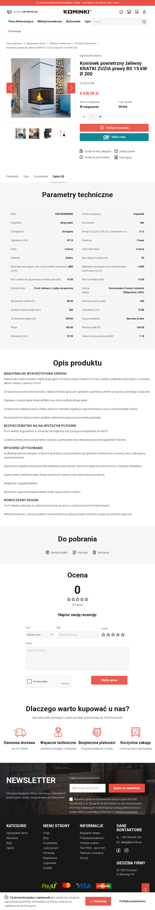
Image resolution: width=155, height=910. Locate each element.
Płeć (28, 628)
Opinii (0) (58, 176)
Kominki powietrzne (85, 43)
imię (59, 628)
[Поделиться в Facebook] (116, 157)
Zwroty (84, 858)
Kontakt (47, 867)
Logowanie (49, 862)
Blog (9, 843)
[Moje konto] (144, 11)
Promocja (14, 31)
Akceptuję (100, 901)
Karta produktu (59, 552)
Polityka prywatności (132, 901)
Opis (26, 176)
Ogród (89, 21)
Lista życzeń (50, 848)
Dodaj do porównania (97, 157)
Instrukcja (103, 552)
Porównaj (48, 853)
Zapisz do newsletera (126, 788)
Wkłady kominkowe (50, 21)
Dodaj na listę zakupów (98, 151)
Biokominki (73, 21)
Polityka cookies (89, 843)
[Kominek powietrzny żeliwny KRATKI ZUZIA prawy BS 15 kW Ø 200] (41, 88)
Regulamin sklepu (90, 833)
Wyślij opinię (109, 680)
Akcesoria (12, 838)
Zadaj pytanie (127, 151)
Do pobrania (41, 176)
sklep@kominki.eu (131, 842)
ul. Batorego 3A (125, 874)
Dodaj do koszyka (117, 127)
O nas (46, 833)
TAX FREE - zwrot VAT (93, 848)
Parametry (12, 176)
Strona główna (14, 43)
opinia (28, 643)
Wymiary (83, 552)
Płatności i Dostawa (91, 853)
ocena (104, 629)
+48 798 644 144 (131, 837)
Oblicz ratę (118, 136)
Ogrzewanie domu (36, 43)
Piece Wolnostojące (20, 21)
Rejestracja (50, 858)
